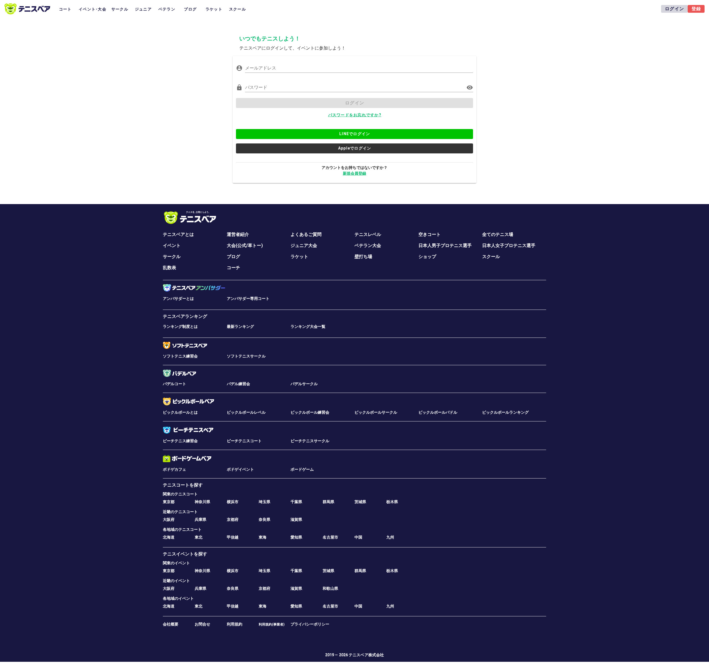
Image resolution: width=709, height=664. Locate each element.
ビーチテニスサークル (310, 441)
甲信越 (232, 537)
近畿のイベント (176, 580)
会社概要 (170, 624)
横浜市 (232, 502)
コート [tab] (65, 9)
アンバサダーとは (178, 298)
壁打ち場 (363, 256)
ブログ (233, 256)
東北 (198, 537)
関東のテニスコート (180, 494)
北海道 (168, 537)
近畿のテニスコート (180, 511)
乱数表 (169, 267)
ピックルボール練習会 (310, 412)
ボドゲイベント (240, 469)
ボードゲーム (302, 469)
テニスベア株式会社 (366, 655)
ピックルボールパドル (437, 412)
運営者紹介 (238, 234)
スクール (491, 256)
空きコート (429, 234)
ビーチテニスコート (244, 441)
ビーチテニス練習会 (180, 441)
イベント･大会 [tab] (92, 9)
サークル (172, 256)
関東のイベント (176, 563)
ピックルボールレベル (246, 412)
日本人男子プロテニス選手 (445, 245)
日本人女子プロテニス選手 (508, 245)
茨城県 (360, 502)
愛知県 (296, 537)
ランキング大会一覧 (308, 326)
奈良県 (264, 519)
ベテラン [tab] (166, 9)
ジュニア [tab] (143, 9)
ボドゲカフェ (174, 469)
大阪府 (168, 519)
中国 (358, 537)
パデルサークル (304, 384)
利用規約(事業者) (271, 624)
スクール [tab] (237, 9)
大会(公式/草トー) (245, 245)
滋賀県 (296, 519)
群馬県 (328, 502)
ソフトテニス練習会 (180, 356)
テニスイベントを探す (185, 554)
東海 (262, 537)
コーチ (233, 267)
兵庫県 (200, 519)
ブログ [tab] (190, 9)
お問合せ (202, 624)
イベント (172, 245)
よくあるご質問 (306, 234)
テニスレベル (367, 234)
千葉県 (296, 502)
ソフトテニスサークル (246, 356)
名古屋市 (330, 537)
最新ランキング (240, 326)
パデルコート (174, 384)
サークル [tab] (119, 9)
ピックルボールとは (180, 412)
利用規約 (234, 624)
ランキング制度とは (180, 326)
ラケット (299, 256)
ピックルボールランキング (505, 412)
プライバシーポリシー (310, 624)
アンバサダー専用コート (248, 298)
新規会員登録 (354, 173)
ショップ (427, 256)
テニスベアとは (178, 234)
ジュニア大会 (304, 245)
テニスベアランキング (185, 316)
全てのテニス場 (497, 234)
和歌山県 (330, 588)
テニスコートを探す (183, 485)
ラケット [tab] (213, 9)
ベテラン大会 (367, 245)
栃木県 (392, 502)
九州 (390, 537)
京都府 (232, 519)
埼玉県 (264, 502)
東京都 (168, 502)
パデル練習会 (238, 384)
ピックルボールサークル (375, 412)
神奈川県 (202, 502)
